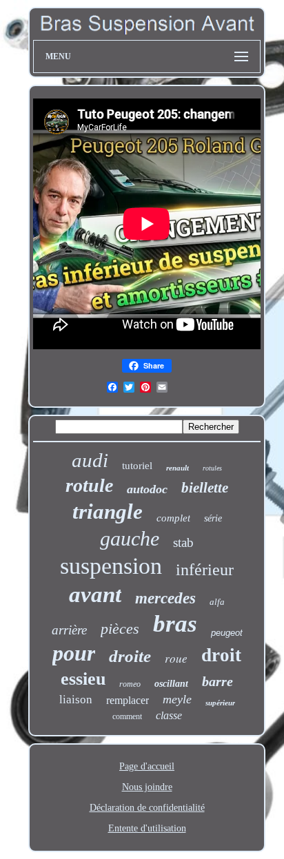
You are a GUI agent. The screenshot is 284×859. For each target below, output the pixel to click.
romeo (130, 684)
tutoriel (137, 465)
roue (176, 658)
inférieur (205, 570)
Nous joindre (147, 787)
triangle (107, 511)
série (213, 518)
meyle (177, 699)
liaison (75, 699)
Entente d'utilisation (147, 828)
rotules (212, 468)
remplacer (127, 700)
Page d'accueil (146, 766)
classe (169, 715)
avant (95, 594)
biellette (204, 487)
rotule (89, 485)
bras (175, 623)
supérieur (220, 702)
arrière (69, 630)
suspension (111, 566)
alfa (217, 602)
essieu (83, 679)
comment (127, 716)
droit (221, 655)
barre (217, 681)
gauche (129, 538)
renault (177, 468)
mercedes (165, 598)
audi (90, 460)
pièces (120, 628)
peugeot (227, 633)
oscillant (171, 684)
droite (130, 656)
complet (173, 518)
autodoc (147, 489)
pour (73, 653)
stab (183, 542)
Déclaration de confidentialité (147, 808)
